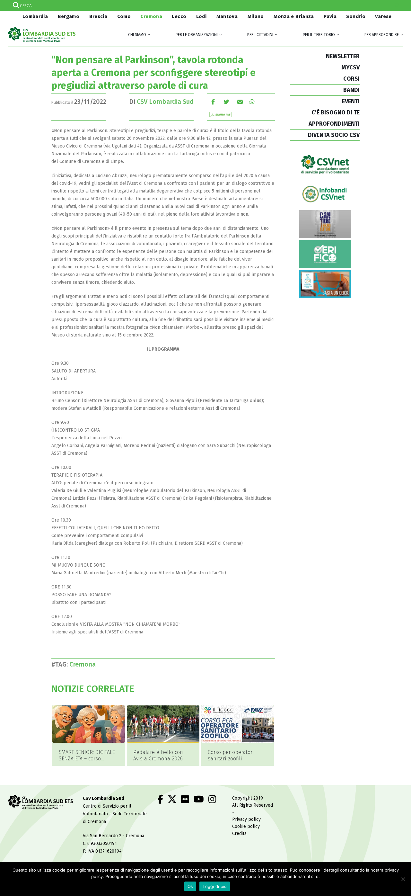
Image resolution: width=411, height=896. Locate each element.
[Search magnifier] (397, 5)
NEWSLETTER (343, 56)
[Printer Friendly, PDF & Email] (220, 114)
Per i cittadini (260, 34)
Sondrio (355, 16)
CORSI (351, 78)
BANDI (351, 90)
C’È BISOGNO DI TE (335, 112)
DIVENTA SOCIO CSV (334, 135)
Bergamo (69, 16)
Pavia (330, 16)
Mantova (227, 16)
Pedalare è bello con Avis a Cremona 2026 (158, 755)
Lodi (201, 16)
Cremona (151, 16)
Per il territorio (319, 34)
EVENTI (351, 101)
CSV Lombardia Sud (165, 101)
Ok (190, 886)
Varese (383, 16)
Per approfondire (381, 34)
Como (124, 16)
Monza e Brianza (294, 16)
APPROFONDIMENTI (334, 123)
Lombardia (34, 16)
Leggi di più (215, 886)
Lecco (179, 16)
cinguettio (226, 101)
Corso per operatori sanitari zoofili (231, 755)
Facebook (213, 101)
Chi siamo (137, 34)
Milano (256, 16)
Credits (239, 833)
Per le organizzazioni (197, 34)
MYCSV (350, 67)
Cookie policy (246, 826)
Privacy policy (246, 819)
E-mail (240, 101)
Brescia (98, 16)
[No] (403, 879)
